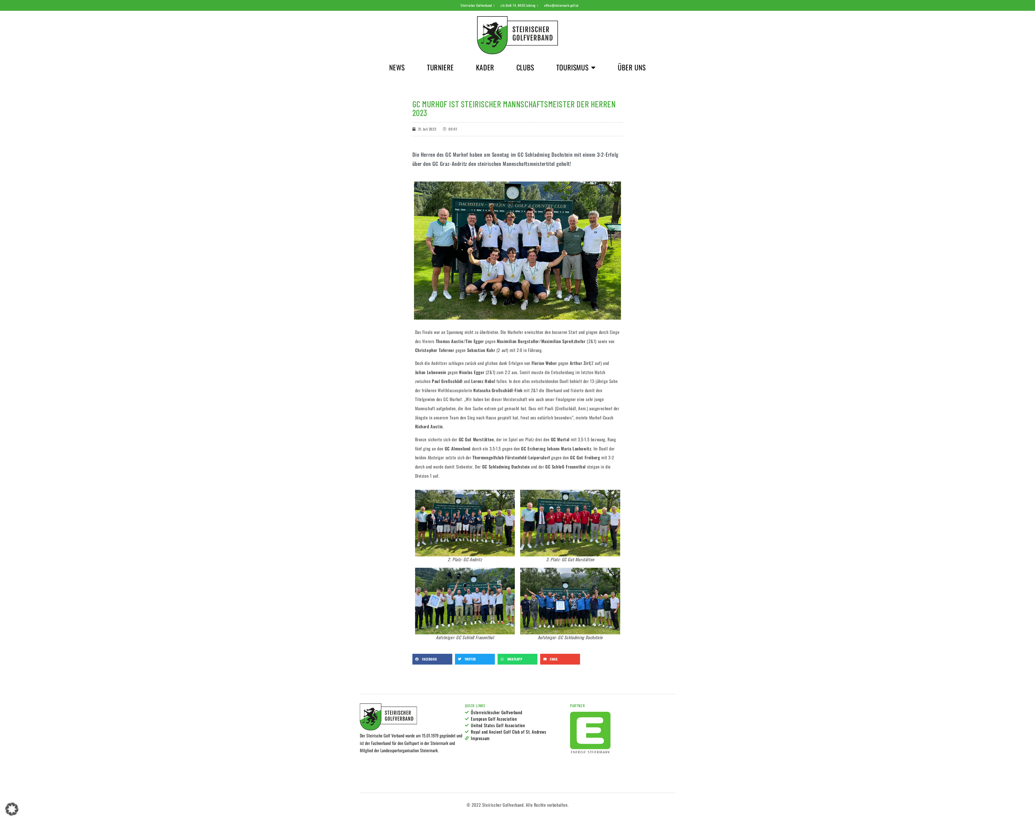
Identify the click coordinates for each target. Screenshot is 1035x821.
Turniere (440, 67)
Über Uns (632, 67)
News (397, 67)
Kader (485, 67)
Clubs (525, 67)
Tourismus (572, 67)
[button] (432, 659)
